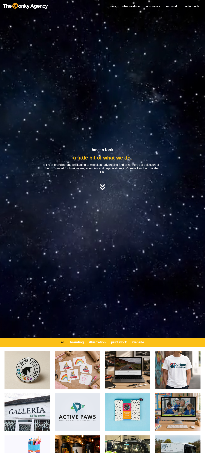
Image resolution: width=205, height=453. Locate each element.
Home (112, 6)
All (63, 342)
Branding (77, 342)
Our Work (172, 6)
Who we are (153, 6)
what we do (129, 6)
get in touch (191, 6)
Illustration (97, 342)
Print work (119, 342)
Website (138, 342)
